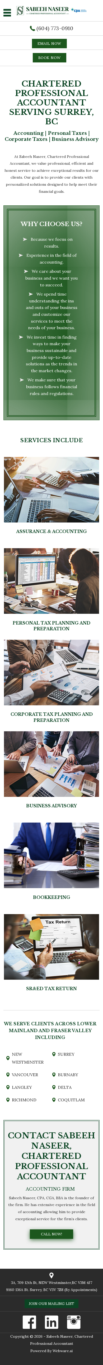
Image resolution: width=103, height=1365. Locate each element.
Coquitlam (71, 1099)
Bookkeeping (51, 897)
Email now (49, 43)
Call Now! (51, 1234)
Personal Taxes (67, 133)
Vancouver (25, 1074)
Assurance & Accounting (51, 531)
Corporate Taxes (26, 139)
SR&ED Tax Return (51, 988)
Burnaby (68, 1074)
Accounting (28, 133)
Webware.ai (63, 1350)
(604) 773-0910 (54, 28)
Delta (65, 1087)
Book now (49, 57)
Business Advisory (75, 139)
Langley (22, 1087)
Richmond (24, 1099)
